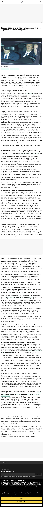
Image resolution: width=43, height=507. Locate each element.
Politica (5, 25)
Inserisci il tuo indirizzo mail (7, 471)
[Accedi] (40, 1)
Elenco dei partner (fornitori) (6, 496)
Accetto (21, 498)
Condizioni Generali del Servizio (30, 476)
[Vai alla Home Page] (21, 2)
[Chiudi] (41, 480)
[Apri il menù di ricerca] (38, 1)
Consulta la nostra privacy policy (11, 490)
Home (2, 25)
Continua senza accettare (21, 501)
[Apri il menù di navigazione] (2, 1)
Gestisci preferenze (21, 504)
